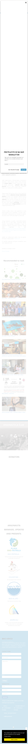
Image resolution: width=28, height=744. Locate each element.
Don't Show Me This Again (13, 169)
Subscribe (23, 169)
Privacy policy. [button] (7, 736)
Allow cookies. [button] (14, 739)
